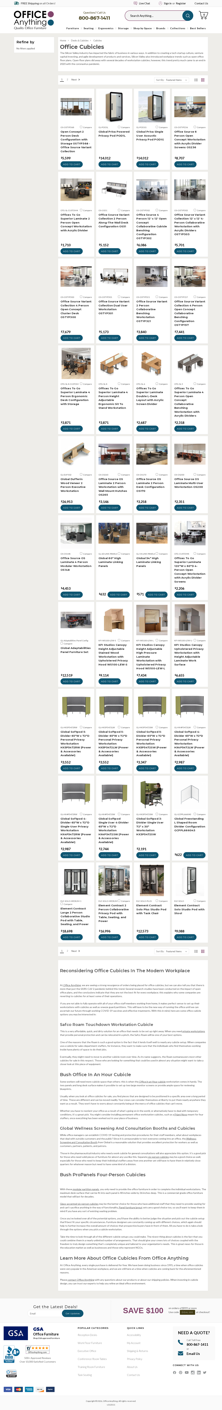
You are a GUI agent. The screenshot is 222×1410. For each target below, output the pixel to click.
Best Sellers (198, 28)
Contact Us (201, 3)
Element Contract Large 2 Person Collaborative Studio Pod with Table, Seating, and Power (75, 916)
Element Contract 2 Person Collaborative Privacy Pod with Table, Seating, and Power (114, 913)
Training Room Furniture (91, 1366)
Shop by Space (142, 28)
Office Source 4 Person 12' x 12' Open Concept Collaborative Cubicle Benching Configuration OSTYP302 (151, 226)
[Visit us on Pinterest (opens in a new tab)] (180, 1372)
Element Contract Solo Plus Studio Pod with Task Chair (151, 909)
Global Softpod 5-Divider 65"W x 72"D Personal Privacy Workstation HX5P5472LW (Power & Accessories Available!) (114, 743)
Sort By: (160, 80)
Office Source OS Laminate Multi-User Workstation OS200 (188, 483)
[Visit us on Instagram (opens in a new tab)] (193, 1372)
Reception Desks (87, 1334)
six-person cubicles (158, 1156)
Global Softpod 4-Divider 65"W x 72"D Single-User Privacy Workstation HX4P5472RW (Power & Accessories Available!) (76, 830)
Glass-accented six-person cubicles (79, 1203)
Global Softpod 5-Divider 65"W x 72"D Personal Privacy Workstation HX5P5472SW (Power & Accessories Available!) (151, 743)
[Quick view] (76, 118)
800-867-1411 (94, 17)
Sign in (168, 3)
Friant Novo (180, 1114)
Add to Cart (71, 164)
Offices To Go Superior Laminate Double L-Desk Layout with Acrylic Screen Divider (150, 396)
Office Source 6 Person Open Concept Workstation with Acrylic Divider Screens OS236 (190, 139)
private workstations (193, 1031)
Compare (87, 127)
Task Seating (85, 1374)
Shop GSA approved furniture (46, 1338)
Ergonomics (106, 28)
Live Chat (144, 3)
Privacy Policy (134, 1358)
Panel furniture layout (130, 1207)
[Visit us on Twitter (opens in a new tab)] (205, 1372)
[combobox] (156, 15)
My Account (133, 1342)
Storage (123, 28)
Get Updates (73, 1313)
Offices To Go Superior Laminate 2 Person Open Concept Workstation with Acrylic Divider (76, 222)
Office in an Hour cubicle (152, 1081)
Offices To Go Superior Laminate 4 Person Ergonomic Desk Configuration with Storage (75, 396)
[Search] (187, 15)
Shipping (131, 1350)
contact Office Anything (80, 1279)
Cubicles (97, 40)
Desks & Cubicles (79, 40)
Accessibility (134, 1334)
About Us (132, 1366)
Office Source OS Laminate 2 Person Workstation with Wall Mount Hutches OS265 (113, 486)
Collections (177, 28)
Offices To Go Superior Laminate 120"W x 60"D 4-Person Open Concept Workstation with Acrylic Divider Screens (190, 569)
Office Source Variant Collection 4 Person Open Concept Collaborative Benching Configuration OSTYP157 (189, 313)
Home (63, 40)
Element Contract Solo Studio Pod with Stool (189, 909)
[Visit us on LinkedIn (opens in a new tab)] (199, 1372)
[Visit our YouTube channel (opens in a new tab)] (187, 1372)
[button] (196, 80)
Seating (89, 28)
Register (181, 3)
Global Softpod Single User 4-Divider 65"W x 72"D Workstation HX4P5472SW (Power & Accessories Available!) (114, 830)
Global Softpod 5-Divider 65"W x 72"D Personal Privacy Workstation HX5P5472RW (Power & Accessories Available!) (76, 743)
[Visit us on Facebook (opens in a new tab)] (174, 1372)
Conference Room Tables (92, 1358)
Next (74, 79)
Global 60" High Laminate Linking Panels (111, 562)
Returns (143, 1350)
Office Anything (72, 985)
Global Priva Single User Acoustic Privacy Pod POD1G (150, 135)
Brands (160, 28)
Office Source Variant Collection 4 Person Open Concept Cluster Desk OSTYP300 (76, 309)
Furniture (72, 28)
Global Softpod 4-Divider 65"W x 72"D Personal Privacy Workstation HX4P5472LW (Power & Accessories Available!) (189, 743)
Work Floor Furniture (90, 1342)
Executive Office (87, 1350)
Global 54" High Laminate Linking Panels (148, 562)
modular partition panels (85, 1189)
